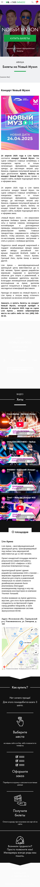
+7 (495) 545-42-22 (20, 876)
